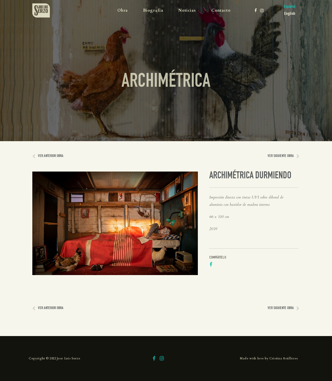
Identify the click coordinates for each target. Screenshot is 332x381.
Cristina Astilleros (283, 358)
